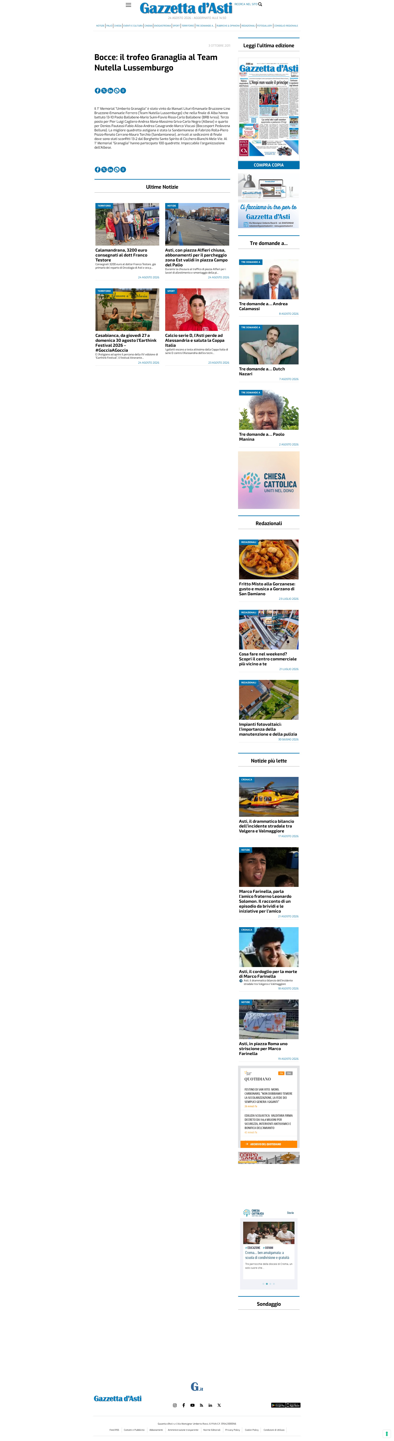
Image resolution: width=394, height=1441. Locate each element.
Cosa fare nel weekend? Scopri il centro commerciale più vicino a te (268, 658)
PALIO (109, 25)
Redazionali (248, 25)
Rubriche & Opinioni (228, 25)
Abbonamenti (156, 1430)
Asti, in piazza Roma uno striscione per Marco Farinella (263, 1048)
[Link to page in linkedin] (110, 91)
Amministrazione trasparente (183, 1430)
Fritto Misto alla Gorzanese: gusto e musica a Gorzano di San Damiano (267, 588)
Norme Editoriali (212, 1430)
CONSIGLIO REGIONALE (286, 25)
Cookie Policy (252, 1430)
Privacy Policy (232, 1430)
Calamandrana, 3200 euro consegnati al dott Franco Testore (121, 254)
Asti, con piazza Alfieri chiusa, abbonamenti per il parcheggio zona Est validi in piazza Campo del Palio (196, 257)
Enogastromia (162, 25)
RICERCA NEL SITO (246, 4)
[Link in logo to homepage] (128, 1398)
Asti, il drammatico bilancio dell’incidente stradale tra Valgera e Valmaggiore (266, 825)
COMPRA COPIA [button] (269, 165)
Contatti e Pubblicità (134, 1430)
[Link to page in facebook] (98, 91)
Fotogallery (264, 25)
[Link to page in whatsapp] (117, 91)
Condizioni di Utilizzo (274, 1430)
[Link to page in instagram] (175, 1405)
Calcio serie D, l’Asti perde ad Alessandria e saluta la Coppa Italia (194, 340)
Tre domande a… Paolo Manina (261, 436)
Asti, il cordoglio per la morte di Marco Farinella (268, 974)
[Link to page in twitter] (104, 91)
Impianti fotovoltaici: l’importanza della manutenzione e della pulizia (268, 728)
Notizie (100, 25)
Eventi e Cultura (133, 25)
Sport (176, 25)
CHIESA (117, 25)
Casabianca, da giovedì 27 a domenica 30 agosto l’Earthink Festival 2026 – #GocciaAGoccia (126, 342)
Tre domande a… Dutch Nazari (262, 371)
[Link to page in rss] (201, 1405)
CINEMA (148, 25)
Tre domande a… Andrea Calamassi (263, 306)
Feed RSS (115, 1430)
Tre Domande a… (205, 25)
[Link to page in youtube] (192, 1405)
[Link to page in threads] (123, 91)
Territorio (188, 25)
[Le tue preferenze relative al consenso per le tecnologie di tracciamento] (387, 1434)
